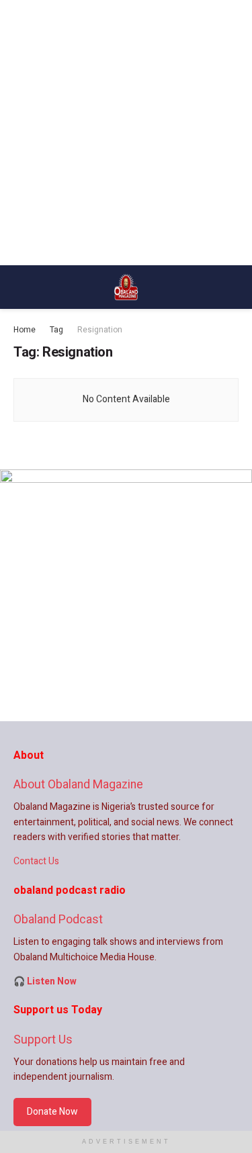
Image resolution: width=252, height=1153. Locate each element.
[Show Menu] (19, 287)
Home (24, 330)
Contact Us (36, 861)
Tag (56, 330)
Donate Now (52, 1112)
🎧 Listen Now (45, 981)
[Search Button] (233, 287)
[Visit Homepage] (126, 287)
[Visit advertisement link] (126, 595)
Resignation (99, 330)
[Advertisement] (126, 133)
